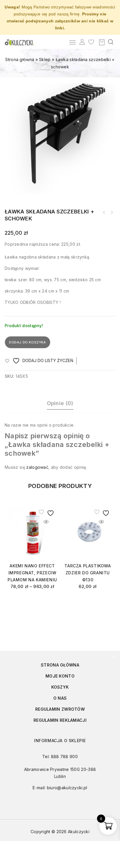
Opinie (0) (60, 403)
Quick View (46, 522)
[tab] (60, 404)
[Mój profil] (82, 42)
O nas (60, 698)
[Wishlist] (91, 41)
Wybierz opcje (32, 601)
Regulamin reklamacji (60, 720)
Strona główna (19, 59)
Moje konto (60, 675)
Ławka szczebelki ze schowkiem (104, 212)
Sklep (45, 59)
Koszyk (60, 687)
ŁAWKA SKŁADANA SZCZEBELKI (111, 212)
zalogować (37, 467)
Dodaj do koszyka (27, 342)
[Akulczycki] (19, 41)
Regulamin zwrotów (60, 709)
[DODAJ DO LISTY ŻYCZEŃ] (46, 512)
